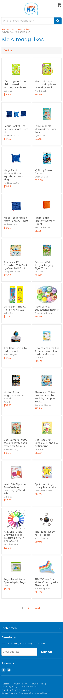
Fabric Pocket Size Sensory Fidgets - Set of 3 (16, 129)
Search (5, 684)
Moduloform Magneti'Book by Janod (14, 395)
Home (5, 30)
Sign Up (46, 651)
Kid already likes (21, 30)
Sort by (8, 50)
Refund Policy (37, 684)
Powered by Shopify (40, 693)
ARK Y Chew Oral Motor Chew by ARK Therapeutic (46, 582)
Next (37, 608)
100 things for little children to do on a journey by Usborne (15, 84)
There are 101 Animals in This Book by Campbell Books (16, 265)
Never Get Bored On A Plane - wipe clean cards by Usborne (47, 351)
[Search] (58, 20)
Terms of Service (29, 686)
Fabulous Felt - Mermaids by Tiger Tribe (45, 129)
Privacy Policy (20, 684)
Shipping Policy (9, 686)
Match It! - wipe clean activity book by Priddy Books (45, 84)
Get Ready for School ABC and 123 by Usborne (46, 443)
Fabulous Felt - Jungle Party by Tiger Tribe (44, 265)
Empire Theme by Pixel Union (15, 693)
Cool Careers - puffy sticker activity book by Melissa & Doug (15, 443)
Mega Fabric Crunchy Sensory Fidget (45, 221)
